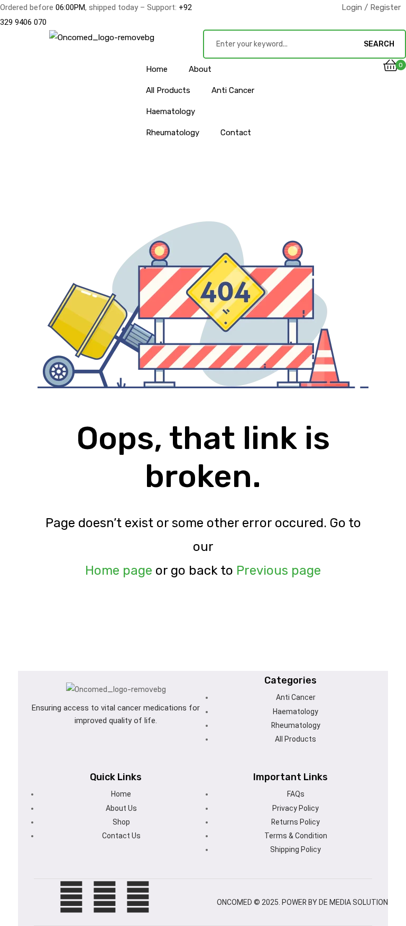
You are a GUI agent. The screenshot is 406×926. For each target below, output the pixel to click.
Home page (118, 570)
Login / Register (371, 7)
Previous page (278, 570)
